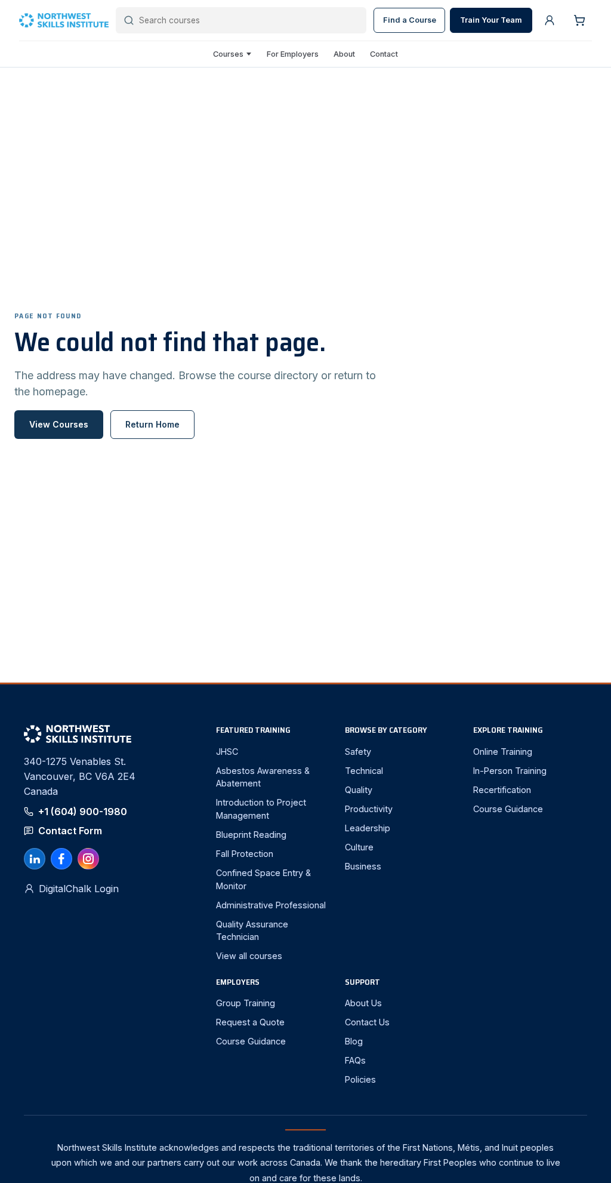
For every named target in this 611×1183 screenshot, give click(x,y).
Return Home (152, 424)
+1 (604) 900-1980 (82, 812)
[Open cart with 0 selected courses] (579, 20)
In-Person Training (510, 771)
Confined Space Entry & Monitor (263, 879)
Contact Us (367, 1022)
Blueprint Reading (251, 834)
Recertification (502, 790)
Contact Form (70, 831)
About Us (363, 1003)
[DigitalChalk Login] (549, 20)
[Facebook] (61, 858)
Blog (354, 1041)
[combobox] (249, 20)
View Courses (58, 424)
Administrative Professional (271, 905)
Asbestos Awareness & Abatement (263, 777)
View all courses (249, 956)
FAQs (355, 1060)
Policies (360, 1079)
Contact (384, 54)
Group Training (245, 1003)
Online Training (502, 751)
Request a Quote (250, 1022)
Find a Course (409, 20)
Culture (359, 847)
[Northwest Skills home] (64, 20)
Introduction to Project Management (261, 809)
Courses (228, 54)
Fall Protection (244, 854)
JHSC (227, 751)
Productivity (369, 809)
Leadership (367, 828)
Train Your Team (491, 20)
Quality (358, 790)
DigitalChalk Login (79, 889)
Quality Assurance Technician (252, 930)
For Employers (293, 54)
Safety (358, 751)
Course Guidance (508, 809)
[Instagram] (88, 858)
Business (363, 866)
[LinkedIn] (34, 858)
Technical (364, 771)
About (344, 54)
